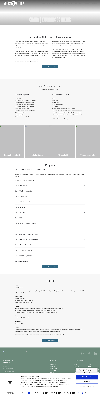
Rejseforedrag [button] (68, 3)
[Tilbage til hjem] (14, 3)
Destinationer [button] (45, 3)
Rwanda (89, 366)
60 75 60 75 (6, 366)
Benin (75, 364)
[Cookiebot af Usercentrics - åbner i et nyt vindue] (10, 393)
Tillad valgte (87, 381)
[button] (3, 141)
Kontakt (94, 3)
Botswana (76, 366)
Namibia (89, 364)
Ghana (75, 372)
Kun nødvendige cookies (87, 386)
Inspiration (79, 3)
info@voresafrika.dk (8, 368)
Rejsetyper (53, 366)
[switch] (45, 393)
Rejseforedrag (53, 368)
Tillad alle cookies (87, 377)
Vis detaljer (81, 393)
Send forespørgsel (50, 66)
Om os (87, 3)
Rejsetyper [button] (56, 3)
